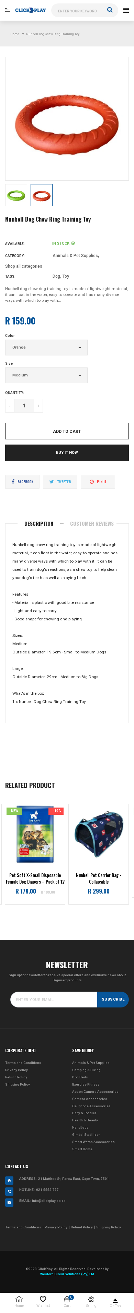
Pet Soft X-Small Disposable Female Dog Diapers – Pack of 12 (35, 878)
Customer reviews (92, 523)
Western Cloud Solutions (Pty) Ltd (67, 1274)
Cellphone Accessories (91, 1106)
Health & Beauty (85, 1120)
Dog (56, 276)
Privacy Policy (16, 1070)
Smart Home (82, 1149)
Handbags (80, 1127)
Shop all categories (23, 266)
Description (38, 523)
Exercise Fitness (86, 1084)
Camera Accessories (89, 1099)
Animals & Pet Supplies (75, 255)
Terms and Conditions (23, 1063)
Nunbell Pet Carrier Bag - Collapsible (98, 878)
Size (9, 363)
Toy (66, 276)
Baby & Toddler (84, 1113)
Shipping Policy (17, 1084)
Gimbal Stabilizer (86, 1134)
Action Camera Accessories (95, 1091)
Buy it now (67, 452)
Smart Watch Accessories (93, 1142)
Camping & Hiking (86, 1070)
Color (10, 336)
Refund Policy (16, 1077)
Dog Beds (80, 1077)
